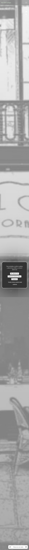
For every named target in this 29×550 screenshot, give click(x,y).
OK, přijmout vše (14, 273)
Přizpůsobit (14, 279)
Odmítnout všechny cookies (14, 276)
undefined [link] (15, 284)
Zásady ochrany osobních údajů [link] (15, 282)
